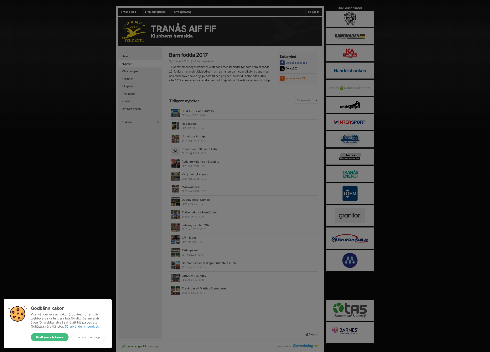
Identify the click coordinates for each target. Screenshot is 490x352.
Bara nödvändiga (88, 337)
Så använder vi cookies (82, 326)
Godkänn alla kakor (49, 337)
